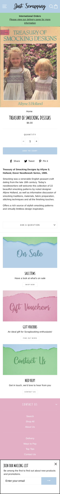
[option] (30, 19)
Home (29, 111)
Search (30, 416)
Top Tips (30, 449)
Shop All (30, 421)
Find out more (30, 338)
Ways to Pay (30, 443)
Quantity (30, 135)
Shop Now (30, 284)
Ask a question (30, 225)
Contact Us (30, 392)
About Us (30, 427)
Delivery (30, 438)
